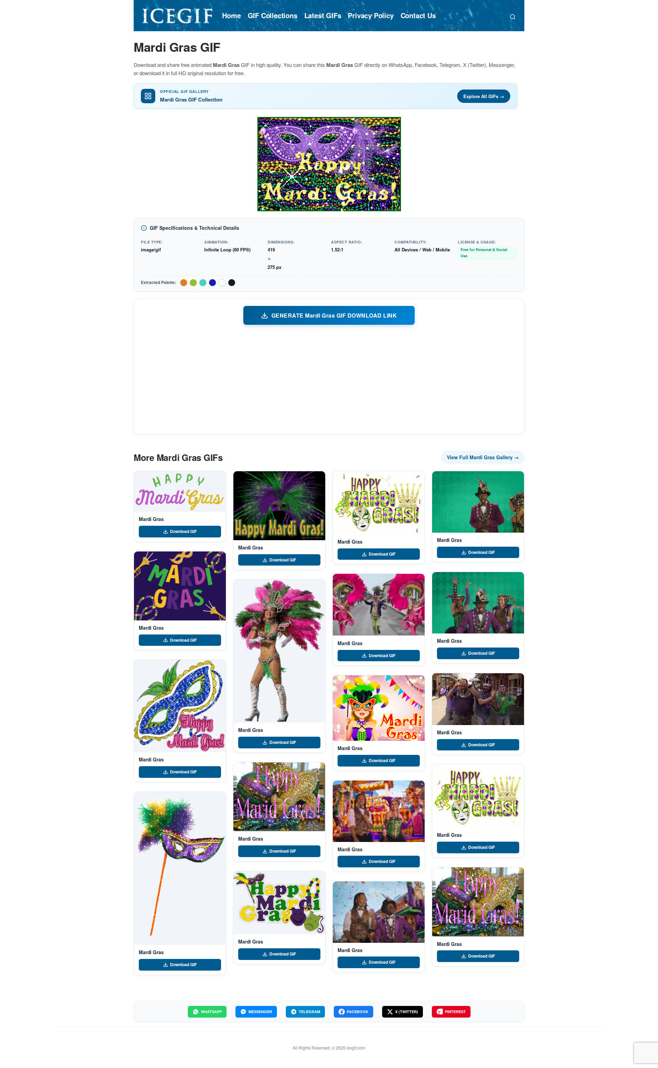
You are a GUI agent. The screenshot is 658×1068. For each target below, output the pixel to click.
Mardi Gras (151, 518)
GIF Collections (272, 15)
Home (231, 15)
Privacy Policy (370, 15)
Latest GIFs (322, 15)
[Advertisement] (329, 379)
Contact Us (418, 15)
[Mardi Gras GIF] (180, 491)
